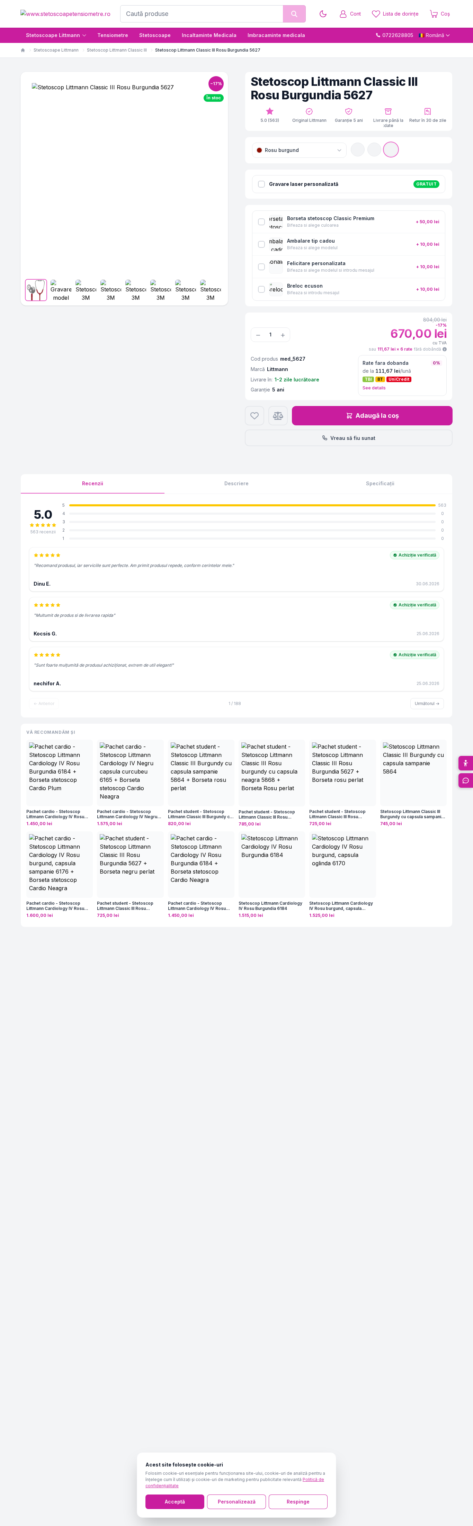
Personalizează (237, 1502)
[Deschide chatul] (465, 780)
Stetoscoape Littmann (53, 35)
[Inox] (391, 149)
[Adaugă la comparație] (278, 415)
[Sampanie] (374, 149)
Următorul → (427, 703)
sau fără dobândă (405, 349)
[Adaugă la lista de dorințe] (254, 415)
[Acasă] (22, 50)
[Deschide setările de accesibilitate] (465, 763)
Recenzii (92, 483)
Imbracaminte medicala (276, 35)
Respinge (298, 1502)
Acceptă (175, 1502)
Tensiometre (112, 35)
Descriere (236, 483)
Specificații (380, 483)
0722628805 (397, 35)
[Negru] (358, 149)
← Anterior (44, 703)
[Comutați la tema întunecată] (323, 13)
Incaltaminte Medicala (209, 35)
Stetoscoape (155, 35)
